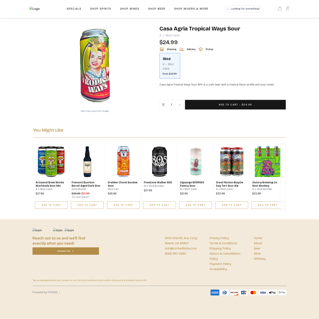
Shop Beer (156, 8)
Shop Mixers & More (191, 8)
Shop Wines (129, 8)
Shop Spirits (100, 8)
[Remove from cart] (163, 105)
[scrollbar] (223, 67)
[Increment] (180, 105)
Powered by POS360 (45, 292)
